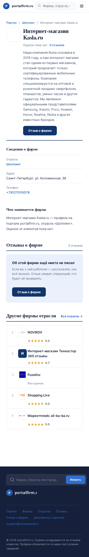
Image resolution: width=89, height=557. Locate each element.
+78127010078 (18, 192)
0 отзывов (56, 45)
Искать (75, 479)
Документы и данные (49, 517)
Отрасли (44, 511)
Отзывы (61, 511)
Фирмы (27, 511)
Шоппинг (28, 22)
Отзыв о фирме (40, 130)
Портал (11, 22)
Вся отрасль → (72, 316)
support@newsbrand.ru (22, 524)
